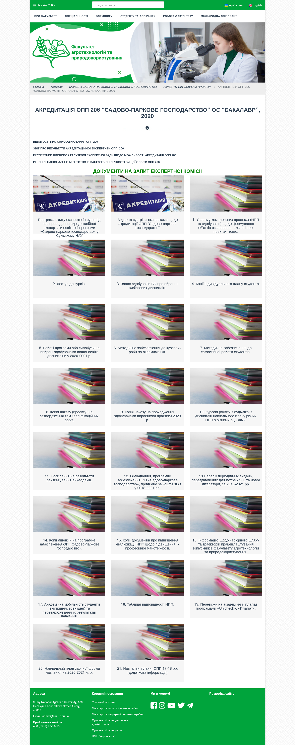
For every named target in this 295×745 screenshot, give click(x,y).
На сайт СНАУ (45, 5)
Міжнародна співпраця (219, 16)
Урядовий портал (103, 702)
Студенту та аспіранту (137, 16)
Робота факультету (178, 16)
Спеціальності (76, 16)
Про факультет (45, 16)
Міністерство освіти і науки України (115, 708)
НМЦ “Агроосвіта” (103, 736)
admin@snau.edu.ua (55, 716)
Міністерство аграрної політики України (117, 714)
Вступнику (104, 16)
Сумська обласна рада (107, 730)
